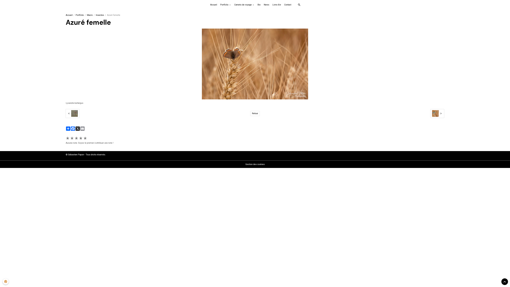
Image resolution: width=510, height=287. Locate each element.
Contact (287, 4)
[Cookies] (6, 281)
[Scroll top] (504, 281)
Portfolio (224, 4)
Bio (259, 4)
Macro (90, 15)
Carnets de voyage (243, 4)
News (266, 4)
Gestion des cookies (255, 164)
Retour (255, 113)
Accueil (213, 4)
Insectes (100, 15)
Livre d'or (276, 4)
